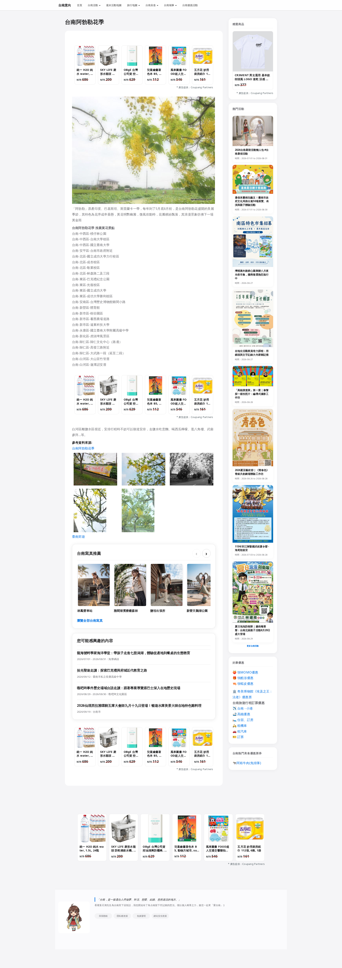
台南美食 (150, 5)
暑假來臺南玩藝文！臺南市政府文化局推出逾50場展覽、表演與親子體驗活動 (252, 201)
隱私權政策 (122, 915)
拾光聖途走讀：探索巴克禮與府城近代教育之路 (112, 670)
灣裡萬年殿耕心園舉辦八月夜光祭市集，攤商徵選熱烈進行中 (252, 274)
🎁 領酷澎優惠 (243, 678)
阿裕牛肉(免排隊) (249, 763)
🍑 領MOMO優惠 (245, 672)
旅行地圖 (132, 5)
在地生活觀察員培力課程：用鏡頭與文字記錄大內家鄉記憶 (252, 352)
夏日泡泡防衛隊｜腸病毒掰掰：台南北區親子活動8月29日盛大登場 (252, 630)
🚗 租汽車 (240, 731)
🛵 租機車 (240, 725)
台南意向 (64, 5)
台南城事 (169, 5)
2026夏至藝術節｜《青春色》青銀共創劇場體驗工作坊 (252, 472)
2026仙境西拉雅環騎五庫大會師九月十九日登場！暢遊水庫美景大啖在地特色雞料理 (139, 705)
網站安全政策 (160, 915)
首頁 (79, 5)
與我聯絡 (103, 915)
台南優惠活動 (190, 5)
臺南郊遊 (78, 536)
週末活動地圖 (114, 5)
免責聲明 (141, 915)
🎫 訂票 (238, 737)
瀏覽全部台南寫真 (90, 620)
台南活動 (93, 5)
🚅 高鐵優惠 (241, 714)
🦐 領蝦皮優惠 (243, 683)
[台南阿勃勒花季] (96, 469)
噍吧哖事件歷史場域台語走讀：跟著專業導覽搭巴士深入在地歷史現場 (128, 688)
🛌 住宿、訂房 (243, 720)
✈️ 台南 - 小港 (243, 708)
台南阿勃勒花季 (83, 448)
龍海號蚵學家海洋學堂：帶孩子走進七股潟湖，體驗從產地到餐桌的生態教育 (133, 653)
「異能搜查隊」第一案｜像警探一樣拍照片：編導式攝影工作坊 (252, 393)
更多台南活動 (253, 645)
